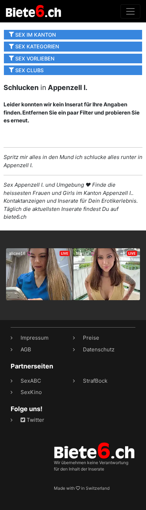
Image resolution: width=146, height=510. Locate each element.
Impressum (35, 337)
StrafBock (95, 380)
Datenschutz (98, 349)
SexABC (31, 380)
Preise (91, 337)
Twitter (34, 419)
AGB (26, 349)
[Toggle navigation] (130, 11)
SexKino (31, 392)
